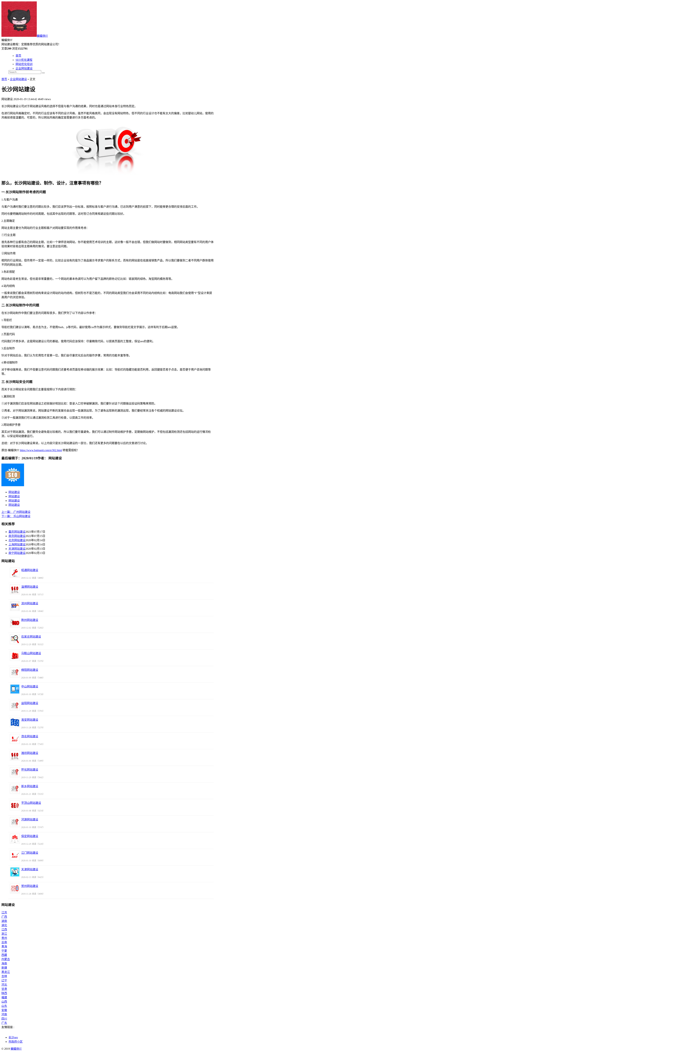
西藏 (4, 954)
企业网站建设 (24, 68)
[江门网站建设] (15, 855)
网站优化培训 (24, 64)
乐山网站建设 (15, 516)
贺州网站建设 (29, 886)
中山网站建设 (29, 686)
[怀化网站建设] (15, 772)
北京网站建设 (16, 540)
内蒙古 (5, 959)
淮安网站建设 (29, 719)
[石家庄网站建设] (15, 639)
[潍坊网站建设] (15, 756)
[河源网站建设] (15, 822)
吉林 (4, 976)
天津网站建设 (16, 548)
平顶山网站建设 (31, 802)
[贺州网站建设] (15, 889)
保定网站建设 (29, 836)
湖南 (4, 921)
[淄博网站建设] (15, 589)
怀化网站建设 (29, 769)
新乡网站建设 (29, 786)
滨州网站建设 (29, 603)
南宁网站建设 (16, 552)
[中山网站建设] (15, 689)
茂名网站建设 (29, 736)
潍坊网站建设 (29, 753)
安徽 (4, 1010)
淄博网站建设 (29, 586)
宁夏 (4, 950)
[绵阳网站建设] (15, 672)
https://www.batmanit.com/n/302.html (41, 450)
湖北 (4, 925)
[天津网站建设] (15, 872)
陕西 (4, 993)
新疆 (4, 967)
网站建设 (14, 492)
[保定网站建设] (15, 839)
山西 (4, 1001)
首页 (18, 55)
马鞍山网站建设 (31, 653)
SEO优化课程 (24, 59)
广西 (4, 916)
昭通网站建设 (29, 570)
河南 (4, 1014)
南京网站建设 (16, 535)
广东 (4, 1022)
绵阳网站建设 (29, 669)
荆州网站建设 (29, 619)
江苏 (4, 912)
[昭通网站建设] (15, 573)
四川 (4, 1018)
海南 (4, 963)
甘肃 (4, 988)
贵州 (4, 938)
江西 (4, 929)
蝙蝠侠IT (42, 35)
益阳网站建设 (29, 703)
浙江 (4, 933)
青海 (4, 946)
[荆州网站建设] (15, 623)
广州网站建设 (15, 511)
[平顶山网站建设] (15, 805)
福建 (4, 997)
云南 (4, 942)
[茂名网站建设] (15, 739)
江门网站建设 (29, 852)
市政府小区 (15, 1041)
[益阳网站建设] (15, 706)
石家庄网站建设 (31, 636)
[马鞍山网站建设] (15, 656)
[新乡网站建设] (15, 789)
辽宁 (4, 980)
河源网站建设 (29, 819)
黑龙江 (5, 971)
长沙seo (13, 1037)
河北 (4, 984)
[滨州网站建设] (15, 606)
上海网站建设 (16, 544)
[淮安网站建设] (15, 722)
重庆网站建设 (16, 531)
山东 (4, 1005)
